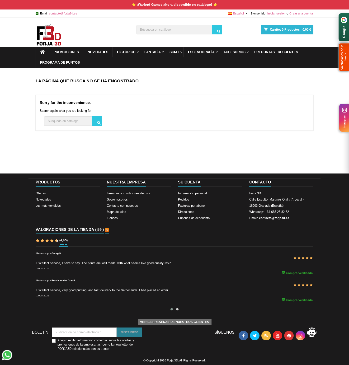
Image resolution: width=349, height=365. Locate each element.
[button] (344, 57)
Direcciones (186, 212)
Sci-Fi (174, 52)
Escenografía (201, 52)
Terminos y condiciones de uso (128, 193)
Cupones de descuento (194, 218)
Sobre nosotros (117, 199)
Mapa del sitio (116, 212)
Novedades (43, 199)
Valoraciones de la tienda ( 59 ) (70, 230)
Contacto (260, 182)
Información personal (192, 193)
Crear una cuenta (301, 13)
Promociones (66, 52)
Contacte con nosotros (122, 205)
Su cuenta (189, 182)
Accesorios (234, 52)
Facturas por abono (191, 205)
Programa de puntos (60, 62)
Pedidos (183, 199)
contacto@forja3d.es (63, 13)
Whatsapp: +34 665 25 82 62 (269, 212)
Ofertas (41, 193)
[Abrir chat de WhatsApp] (7, 355)
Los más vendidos (48, 205)
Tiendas (112, 218)
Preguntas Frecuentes (276, 52)
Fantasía (152, 52)
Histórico (126, 52)
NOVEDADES (98, 52)
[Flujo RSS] (107, 230)
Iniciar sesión (276, 13)
